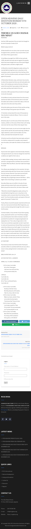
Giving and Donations (7, 477)
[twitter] (6, 419)
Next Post (16, 343)
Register (4, 486)
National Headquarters (8, 474)
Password (6, 372)
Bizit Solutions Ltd (21, 525)
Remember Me (9, 379)
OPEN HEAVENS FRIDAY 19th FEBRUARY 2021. (13, 441)
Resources (5, 483)
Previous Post (11, 333)
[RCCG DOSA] (6, 7)
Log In (5, 382)
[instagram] (10, 419)
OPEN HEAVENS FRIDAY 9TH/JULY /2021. (12, 438)
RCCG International (7, 471)
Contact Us (5, 480)
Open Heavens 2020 (5, 336)
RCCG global (4, 410)
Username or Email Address (11, 366)
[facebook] (2, 419)
